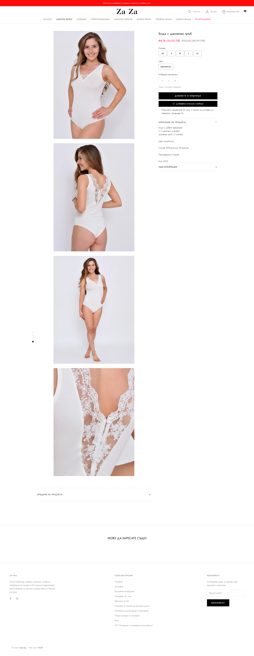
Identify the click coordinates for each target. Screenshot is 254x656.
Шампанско (166, 66)
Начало (47, 19)
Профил (213, 11)
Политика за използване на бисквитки (131, 610)
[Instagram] (17, 598)
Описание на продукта (172, 122)
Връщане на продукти (50, 494)
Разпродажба (203, 19)
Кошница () (233, 11)
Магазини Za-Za (122, 601)
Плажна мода (164, 19)
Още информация (168, 167)
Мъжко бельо (144, 19)
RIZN (41, 647)
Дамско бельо (64, 19)
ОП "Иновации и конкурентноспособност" (134, 625)
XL (197, 53)
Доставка (119, 586)
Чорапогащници (100, 19)
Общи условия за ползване (127, 615)
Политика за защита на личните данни (132, 605)
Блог (117, 620)
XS (163, 53)
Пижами (81, 19)
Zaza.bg (22, 647)
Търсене (196, 11)
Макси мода (183, 19)
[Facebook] (11, 598)
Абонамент (218, 603)
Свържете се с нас (123, 596)
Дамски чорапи (123, 19)
